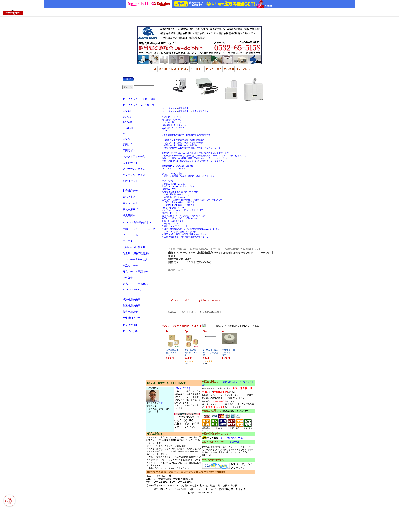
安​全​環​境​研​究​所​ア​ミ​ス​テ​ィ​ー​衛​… (172, 352)
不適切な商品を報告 (212, 312)
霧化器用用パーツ (133, 209)
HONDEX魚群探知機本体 (137, 222)
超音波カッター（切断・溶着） (140, 99)
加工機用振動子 (131, 305)
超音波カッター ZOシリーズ (138, 105)
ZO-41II (127, 116)
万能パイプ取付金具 (134, 247)
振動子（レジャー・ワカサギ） (140, 229)
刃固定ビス (129, 150)
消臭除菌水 (129, 215)
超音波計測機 (130, 331)
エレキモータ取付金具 (135, 259)
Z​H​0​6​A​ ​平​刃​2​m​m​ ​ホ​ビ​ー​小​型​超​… (210, 352)
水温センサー (130, 265)
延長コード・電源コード (136, 271)
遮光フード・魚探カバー (136, 283)
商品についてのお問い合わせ (184, 312)
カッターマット (131, 162)
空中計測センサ (131, 317)
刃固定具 (128, 144)
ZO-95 (126, 139)
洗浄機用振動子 (131, 299)
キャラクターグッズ (134, 174)
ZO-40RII (128, 128)
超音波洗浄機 (130, 325)
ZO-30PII (127, 122)
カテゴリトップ (169, 108)
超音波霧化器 (130, 190)
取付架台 (128, 277)
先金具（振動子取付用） (136, 253)
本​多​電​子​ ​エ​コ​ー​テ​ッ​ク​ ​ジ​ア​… (228, 352)
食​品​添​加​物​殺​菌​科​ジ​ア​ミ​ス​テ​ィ (191, 352)
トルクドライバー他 (134, 156)
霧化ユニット (130, 203)
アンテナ (128, 241)
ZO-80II (127, 111)
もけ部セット (130, 181)
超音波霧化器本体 (200, 111)
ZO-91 (126, 133)
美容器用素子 (130, 311)
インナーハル (130, 235)
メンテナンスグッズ (134, 168)
